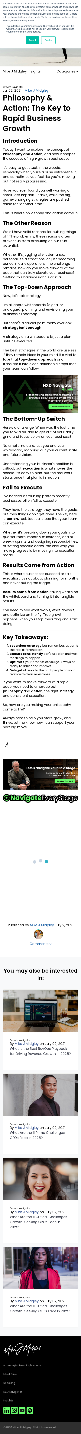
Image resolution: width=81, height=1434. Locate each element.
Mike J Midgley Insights (22, 71)
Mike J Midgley (37, 90)
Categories (66, 71)
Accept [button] (32, 40)
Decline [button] (48, 40)
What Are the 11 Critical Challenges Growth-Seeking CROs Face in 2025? (38, 1221)
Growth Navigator (13, 87)
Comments (40, 944)
